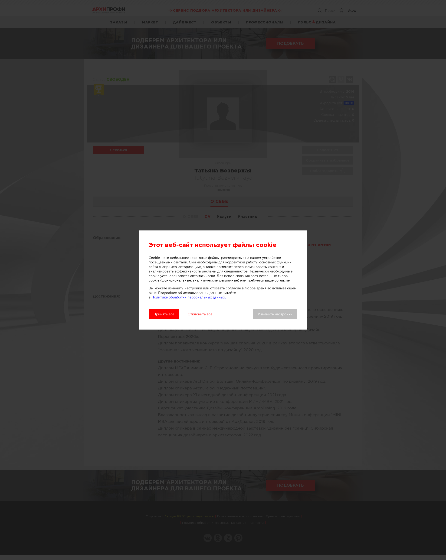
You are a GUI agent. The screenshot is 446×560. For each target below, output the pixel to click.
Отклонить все (200, 314)
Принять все (164, 314)
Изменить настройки (275, 314)
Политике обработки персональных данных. (188, 297)
